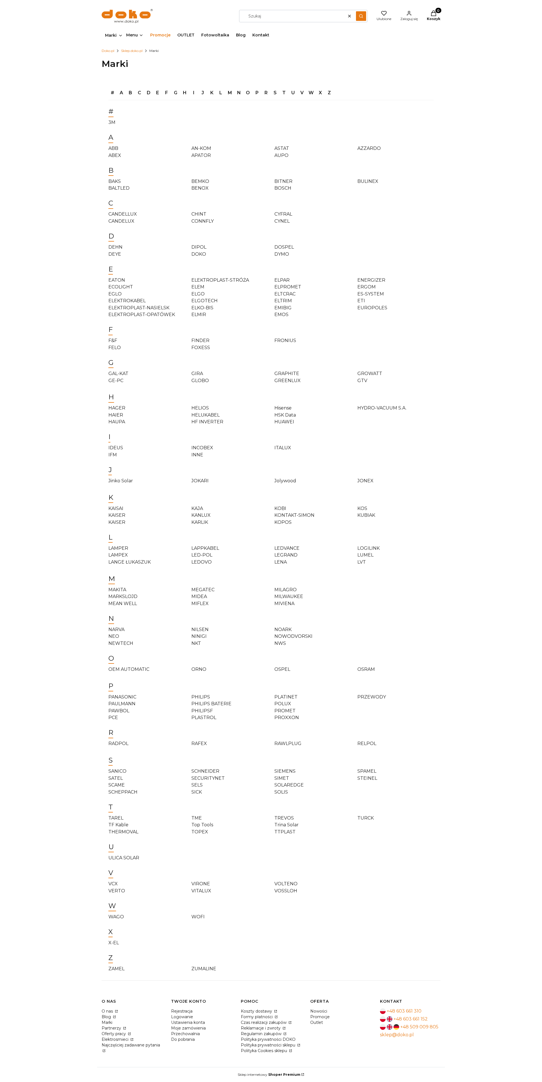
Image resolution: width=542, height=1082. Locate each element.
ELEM (197, 287)
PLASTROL (203, 717)
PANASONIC (122, 697)
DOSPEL (284, 247)
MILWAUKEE (288, 596)
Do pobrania (183, 1039)
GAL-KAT (118, 373)
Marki (107, 1022)
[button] (361, 16)
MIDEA (199, 596)
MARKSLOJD (122, 596)
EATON (116, 280)
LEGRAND (286, 555)
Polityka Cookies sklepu (264, 1050)
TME (196, 818)
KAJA (197, 508)
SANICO (117, 771)
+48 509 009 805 (419, 1027)
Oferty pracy (114, 1033)
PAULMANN (122, 703)
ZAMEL (116, 968)
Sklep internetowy (269, 1074)
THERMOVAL (123, 832)
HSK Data (285, 415)
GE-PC (115, 380)
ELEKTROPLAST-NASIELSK (138, 307)
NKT (196, 643)
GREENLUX (287, 380)
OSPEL (282, 669)
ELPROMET (287, 287)
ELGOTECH (204, 300)
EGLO (115, 294)
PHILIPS (200, 697)
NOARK (283, 629)
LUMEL (365, 555)
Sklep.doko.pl (132, 51)
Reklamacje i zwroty (261, 1028)
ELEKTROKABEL (127, 300)
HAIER (115, 415)
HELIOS (200, 408)
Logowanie (182, 1016)
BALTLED (119, 188)
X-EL (113, 942)
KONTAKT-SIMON (294, 515)
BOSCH (282, 188)
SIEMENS (285, 771)
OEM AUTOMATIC (128, 669)
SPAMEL (366, 771)
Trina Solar (286, 824)
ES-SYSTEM (370, 294)
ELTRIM (283, 300)
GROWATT (369, 373)
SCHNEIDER (205, 771)
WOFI (198, 916)
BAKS (114, 181)
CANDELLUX (122, 214)
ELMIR (198, 314)
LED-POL (201, 555)
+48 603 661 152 (411, 1019)
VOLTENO (286, 883)
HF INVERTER (207, 421)
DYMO (281, 254)
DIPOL (198, 247)
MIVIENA (284, 603)
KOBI (280, 508)
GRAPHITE (286, 373)
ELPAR (282, 280)
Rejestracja (182, 1011)
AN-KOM (201, 148)
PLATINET (286, 697)
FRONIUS (285, 340)
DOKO (198, 254)
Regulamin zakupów (262, 1033)
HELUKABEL (205, 415)
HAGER (116, 408)
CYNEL (282, 221)
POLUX (282, 703)
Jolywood (285, 480)
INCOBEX (202, 447)
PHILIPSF (202, 710)
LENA (280, 562)
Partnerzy (112, 1028)
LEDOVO (201, 562)
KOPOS (283, 522)
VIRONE (200, 883)
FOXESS (200, 347)
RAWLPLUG (287, 743)
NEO (113, 636)
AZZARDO (369, 148)
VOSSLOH (285, 890)
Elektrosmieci (116, 1039)
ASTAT (281, 148)
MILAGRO (285, 589)
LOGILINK (368, 548)
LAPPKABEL (205, 548)
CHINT (198, 214)
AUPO (281, 155)
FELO (114, 347)
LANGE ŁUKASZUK (129, 562)
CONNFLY (202, 221)
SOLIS (281, 792)
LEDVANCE (287, 548)
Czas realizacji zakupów (264, 1022)
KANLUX (201, 515)
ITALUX (282, 447)
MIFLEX (200, 603)
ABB (113, 148)
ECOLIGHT (120, 287)
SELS (197, 785)
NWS (280, 643)
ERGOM (366, 287)
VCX (113, 883)
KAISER (116, 515)
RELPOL (366, 743)
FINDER (200, 340)
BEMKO (200, 181)
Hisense (283, 408)
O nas (108, 1011)
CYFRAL (283, 214)
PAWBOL (118, 710)
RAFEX (199, 743)
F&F (112, 340)
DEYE (114, 254)
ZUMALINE (203, 968)
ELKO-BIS (202, 307)
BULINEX (367, 181)
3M (111, 122)
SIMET (281, 778)
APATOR (201, 155)
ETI (361, 300)
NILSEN (200, 629)
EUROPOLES (372, 307)
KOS (362, 508)
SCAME (116, 785)
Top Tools (202, 824)
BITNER (283, 181)
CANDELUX (121, 221)
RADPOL (118, 743)
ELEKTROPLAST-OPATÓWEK (141, 314)
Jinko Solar (120, 480)
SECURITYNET (208, 778)
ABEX (114, 155)
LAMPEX (118, 555)
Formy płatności (257, 1016)
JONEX (365, 480)
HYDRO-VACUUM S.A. (381, 408)
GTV (362, 380)
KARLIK (199, 522)
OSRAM (366, 669)
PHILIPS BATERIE (211, 703)
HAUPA (116, 421)
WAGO (116, 916)
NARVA (116, 629)
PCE (113, 717)
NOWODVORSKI (293, 636)
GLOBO (200, 380)
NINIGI (199, 636)
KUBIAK (366, 515)
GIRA (197, 373)
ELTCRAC (285, 294)
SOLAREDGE (289, 785)
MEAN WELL (122, 603)
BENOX (200, 188)
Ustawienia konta (188, 1022)
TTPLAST (285, 832)
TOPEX (199, 832)
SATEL (115, 778)
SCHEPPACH (122, 792)
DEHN (115, 247)
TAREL (115, 818)
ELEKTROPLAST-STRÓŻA (220, 280)
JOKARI (200, 480)
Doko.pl (108, 51)
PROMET (285, 710)
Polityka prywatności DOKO (268, 1039)
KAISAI (115, 508)
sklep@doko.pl (397, 1034)
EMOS (281, 314)
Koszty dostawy (257, 1011)
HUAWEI (284, 421)
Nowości (318, 1011)
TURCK (365, 818)
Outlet (316, 1022)
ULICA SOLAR (123, 857)
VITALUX (201, 890)
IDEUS (115, 447)
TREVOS (284, 818)
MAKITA (117, 589)
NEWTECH (120, 643)
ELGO (198, 294)
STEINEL (367, 778)
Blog (107, 1016)
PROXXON (286, 717)
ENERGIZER (371, 280)
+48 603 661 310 (404, 1011)
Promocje (320, 1016)
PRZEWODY (371, 697)
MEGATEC (203, 589)
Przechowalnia (185, 1033)
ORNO (198, 669)
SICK (196, 792)
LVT (361, 562)
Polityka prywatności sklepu (268, 1045)
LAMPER (118, 548)
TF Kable (118, 824)
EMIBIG (283, 307)
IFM (112, 454)
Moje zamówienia (188, 1028)
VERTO (116, 890)
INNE (197, 454)
